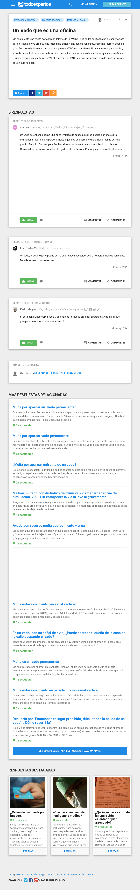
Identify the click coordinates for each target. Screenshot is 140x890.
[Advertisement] (53, 74)
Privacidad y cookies (85, 874)
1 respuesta (24, 425)
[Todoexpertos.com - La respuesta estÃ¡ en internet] (34, 4)
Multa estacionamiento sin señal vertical (44, 604)
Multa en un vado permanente (36, 662)
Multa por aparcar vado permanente (41, 436)
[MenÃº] (13, 4)
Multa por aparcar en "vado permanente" (44, 407)
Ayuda (34, 874)
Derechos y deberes (25, 20)
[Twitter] (25, 880)
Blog (41, 874)
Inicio (11, 874)
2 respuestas (24, 454)
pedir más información (66, 373)
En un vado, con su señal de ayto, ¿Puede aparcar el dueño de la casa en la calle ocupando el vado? (69, 635)
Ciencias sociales (51, 20)
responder (41, 373)
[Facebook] (30, 880)
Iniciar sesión (88, 4)
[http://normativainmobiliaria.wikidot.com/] (85, 309)
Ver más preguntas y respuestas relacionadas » (70, 751)
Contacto (48, 874)
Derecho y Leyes (76, 20)
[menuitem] (32, 93)
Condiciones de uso (64, 874)
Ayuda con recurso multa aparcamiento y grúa (49, 526)
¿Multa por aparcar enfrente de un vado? (44, 465)
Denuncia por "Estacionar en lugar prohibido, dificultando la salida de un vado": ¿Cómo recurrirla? (69, 721)
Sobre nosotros (22, 874)
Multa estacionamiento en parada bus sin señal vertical (56, 690)
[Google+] (35, 880)
